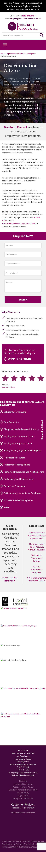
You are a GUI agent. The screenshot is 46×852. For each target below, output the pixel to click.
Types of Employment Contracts (36, 569)
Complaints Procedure (23, 798)
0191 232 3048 (19, 359)
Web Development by (23, 812)
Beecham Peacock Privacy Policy (23, 789)
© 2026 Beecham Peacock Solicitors (16, 841)
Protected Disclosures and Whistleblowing (24, 471)
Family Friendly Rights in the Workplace (22, 450)
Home (2, 53)
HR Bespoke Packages (14, 457)
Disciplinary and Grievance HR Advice (21, 429)
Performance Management (17, 464)
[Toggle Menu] (5, 45)
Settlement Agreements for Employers (22, 493)
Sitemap (23, 781)
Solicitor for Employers (26, 53)
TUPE (6, 507)
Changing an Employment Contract (36, 558)
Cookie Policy (23, 792)
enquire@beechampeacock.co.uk (24, 772)
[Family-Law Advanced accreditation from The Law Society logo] (23, 725)
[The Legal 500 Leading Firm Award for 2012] (5, 601)
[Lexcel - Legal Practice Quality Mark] (20, 602)
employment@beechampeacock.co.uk (18, 223)
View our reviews (8, 387)
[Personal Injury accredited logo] (14, 615)
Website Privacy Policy (23, 787)
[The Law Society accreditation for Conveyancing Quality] (23, 700)
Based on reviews (26, 807)
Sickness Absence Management (19, 500)
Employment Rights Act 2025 (18, 443)
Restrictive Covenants (14, 486)
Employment (11, 53)
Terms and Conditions (23, 784)
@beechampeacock (26, 775)
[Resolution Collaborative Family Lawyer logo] (18, 634)
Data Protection (11, 422)
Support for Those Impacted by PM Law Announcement (36, 535)
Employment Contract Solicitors (19, 436)
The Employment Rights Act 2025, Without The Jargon (36, 547)
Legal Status (23, 795)
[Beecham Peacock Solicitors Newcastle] (23, 26)
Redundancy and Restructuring (18, 478)
